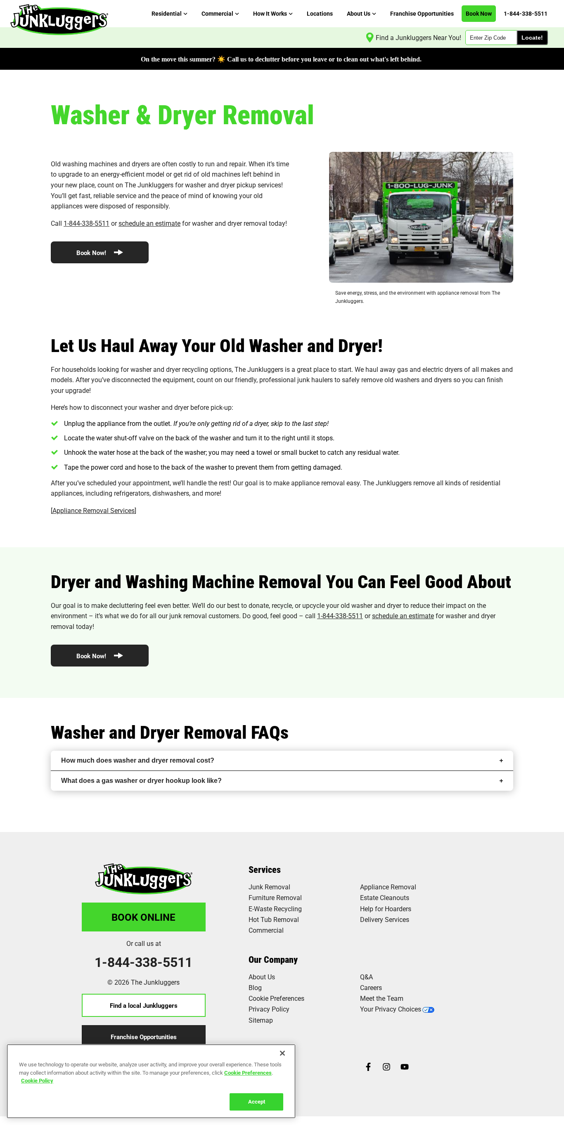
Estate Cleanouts (384, 897)
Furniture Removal (275, 897)
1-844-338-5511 (86, 223)
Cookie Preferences (248, 1072)
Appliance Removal (388, 887)
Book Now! (92, 252)
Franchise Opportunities (144, 1037)
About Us (262, 977)
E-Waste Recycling (275, 908)
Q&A (366, 977)
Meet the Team (381, 998)
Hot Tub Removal (274, 919)
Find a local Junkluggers (144, 1005)
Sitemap (261, 1020)
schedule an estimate (149, 223)
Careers (371, 987)
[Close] (282, 1053)
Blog (255, 987)
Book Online (143, 917)
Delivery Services (384, 919)
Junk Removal (269, 887)
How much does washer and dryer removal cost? (137, 760)
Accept (256, 1101)
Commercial (266, 930)
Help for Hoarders (385, 908)
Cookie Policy (37, 1080)
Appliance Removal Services (93, 510)
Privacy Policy (269, 1009)
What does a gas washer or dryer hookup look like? (141, 780)
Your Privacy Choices (390, 1009)
